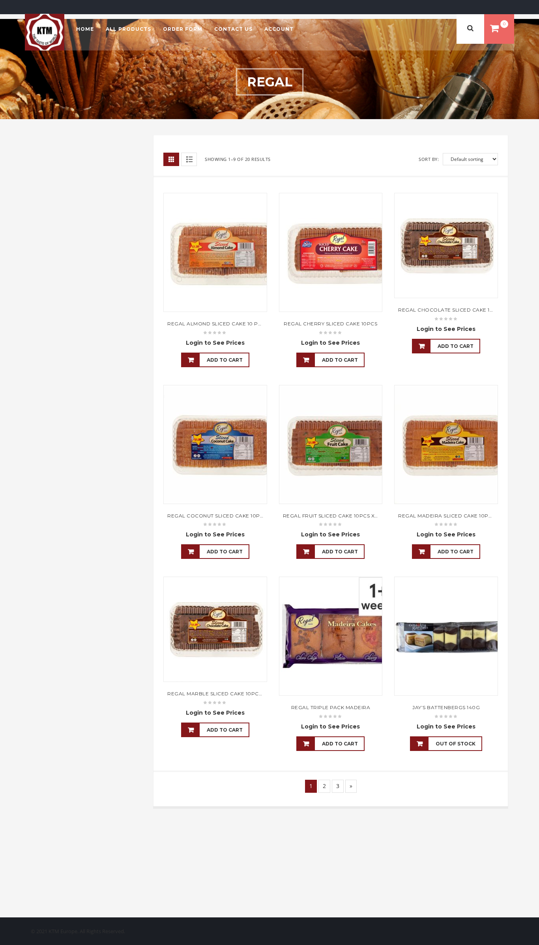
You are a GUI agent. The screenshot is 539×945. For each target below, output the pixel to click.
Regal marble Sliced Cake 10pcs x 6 (219, 694)
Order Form (182, 29)
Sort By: (429, 159)
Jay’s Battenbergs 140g (446, 707)
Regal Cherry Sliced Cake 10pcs (330, 324)
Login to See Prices (215, 342)
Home (85, 29)
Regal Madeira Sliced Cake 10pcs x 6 (451, 516)
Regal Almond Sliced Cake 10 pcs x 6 (220, 324)
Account (279, 29)
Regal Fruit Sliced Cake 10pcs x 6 (331, 516)
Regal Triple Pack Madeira (331, 707)
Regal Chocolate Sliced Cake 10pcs (451, 310)
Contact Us (233, 29)
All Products (128, 29)
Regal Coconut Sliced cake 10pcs (217, 516)
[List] (189, 159)
